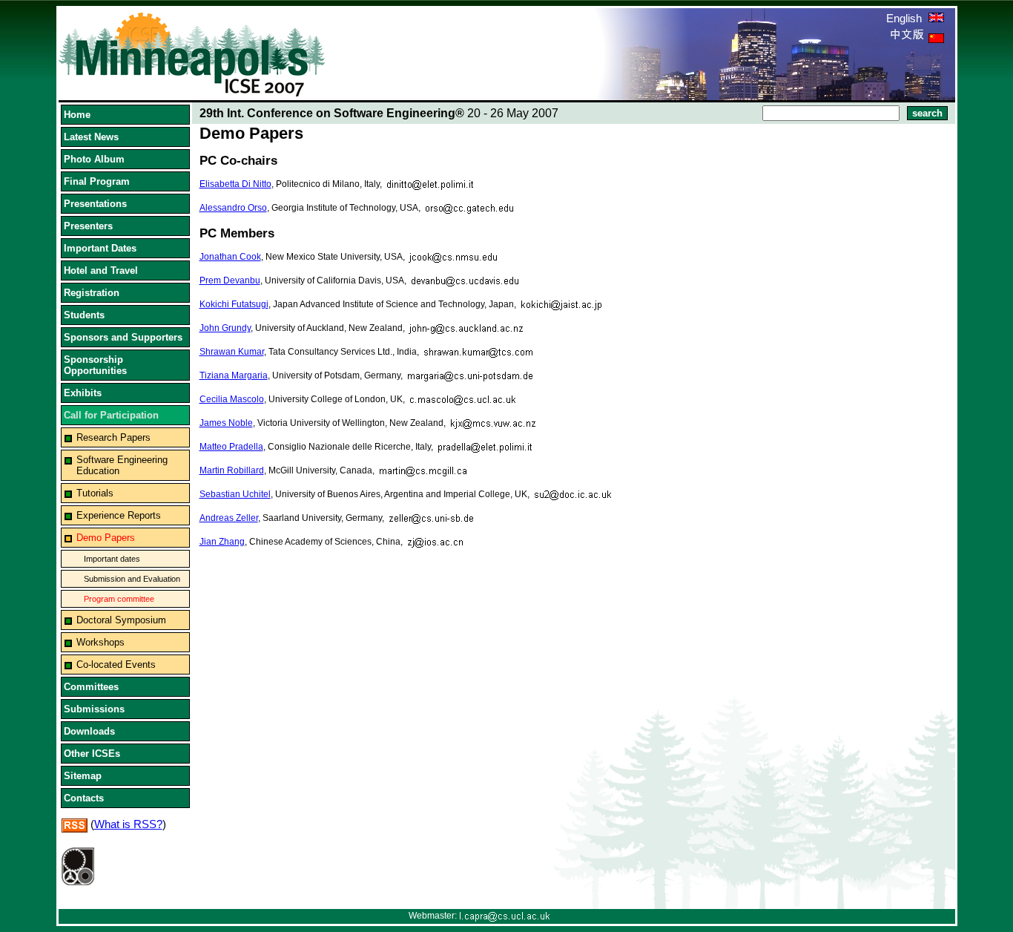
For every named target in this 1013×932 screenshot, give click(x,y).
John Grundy (225, 328)
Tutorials (94, 493)
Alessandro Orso (233, 208)
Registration (91, 292)
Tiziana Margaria (233, 375)
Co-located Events (116, 664)
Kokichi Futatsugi (233, 304)
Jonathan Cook (230, 257)
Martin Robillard (231, 470)
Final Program (97, 181)
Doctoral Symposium (121, 620)
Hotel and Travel (101, 270)
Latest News (91, 136)
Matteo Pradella (231, 447)
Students (84, 315)
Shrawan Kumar (231, 352)
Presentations (95, 203)
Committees (91, 686)
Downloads (89, 731)
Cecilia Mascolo (231, 399)
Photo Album (94, 159)
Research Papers (113, 437)
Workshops (100, 642)
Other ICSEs (92, 753)
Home (77, 114)
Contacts (84, 798)
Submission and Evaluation (132, 578)
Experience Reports (118, 515)
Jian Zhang (222, 541)
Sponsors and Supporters (123, 337)
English (905, 18)
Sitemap (83, 775)
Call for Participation (111, 415)
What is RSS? (128, 824)
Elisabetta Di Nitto (235, 184)
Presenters (88, 226)
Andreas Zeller (228, 518)
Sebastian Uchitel (235, 494)
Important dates (112, 558)
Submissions (94, 709)
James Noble (226, 423)
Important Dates (100, 248)
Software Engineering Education (122, 465)
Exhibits (83, 392)
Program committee (119, 598)
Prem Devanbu (229, 280)
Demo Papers (105, 537)
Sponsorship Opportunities (95, 365)
